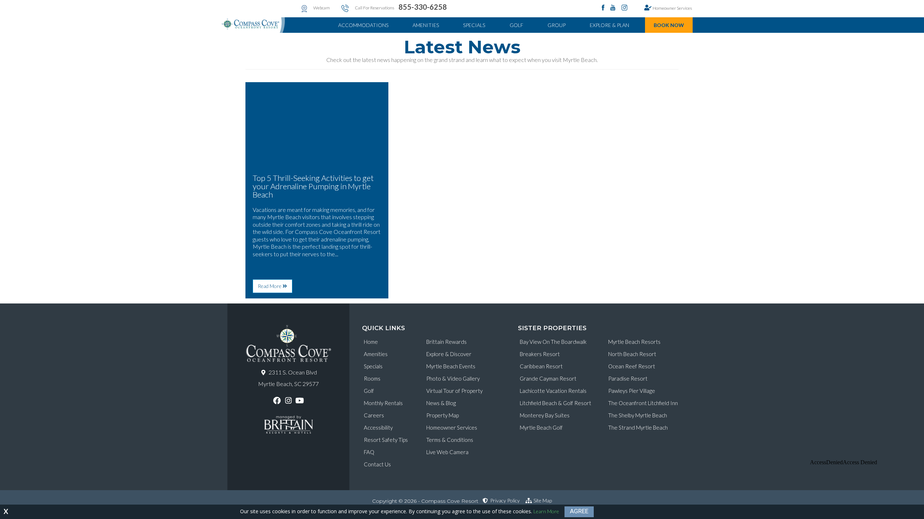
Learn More (546, 511)
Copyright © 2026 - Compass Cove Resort (425, 501)
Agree (579, 511)
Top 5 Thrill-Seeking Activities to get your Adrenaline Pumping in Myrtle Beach (313, 186)
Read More (275, 288)
